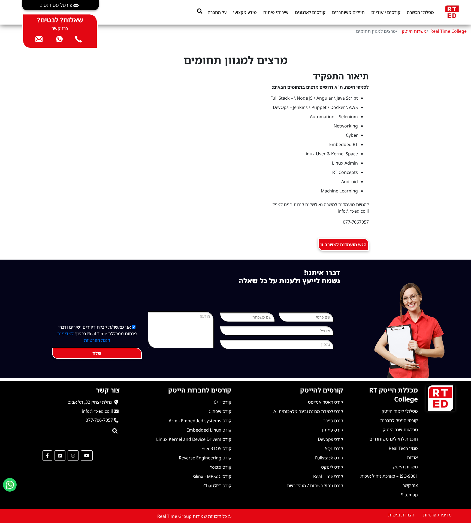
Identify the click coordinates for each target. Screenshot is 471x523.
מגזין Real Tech (403, 448)
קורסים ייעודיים (385, 12)
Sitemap (409, 495)
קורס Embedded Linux (208, 430)
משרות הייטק (414, 31)
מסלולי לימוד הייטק (400, 411)
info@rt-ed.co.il (97, 411)
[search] (199, 11)
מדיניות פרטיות (437, 515)
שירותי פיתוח (275, 12)
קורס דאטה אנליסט (325, 402)
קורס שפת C (220, 411)
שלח (96, 353)
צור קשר (410, 485)
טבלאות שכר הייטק (400, 430)
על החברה (217, 12)
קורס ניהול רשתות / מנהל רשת (315, 486)
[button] (60, 5)
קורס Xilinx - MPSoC (211, 476)
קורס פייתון (332, 430)
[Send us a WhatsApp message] (10, 485)
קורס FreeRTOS (216, 448)
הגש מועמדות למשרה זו (343, 245)
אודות (412, 457)
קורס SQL (334, 448)
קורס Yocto (220, 467)
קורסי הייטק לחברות (399, 420)
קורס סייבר (333, 421)
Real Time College (448, 31)
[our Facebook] (47, 455)
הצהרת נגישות (401, 515)
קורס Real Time (328, 476)
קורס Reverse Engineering (205, 458)
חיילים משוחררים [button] (348, 12)
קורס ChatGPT (217, 486)
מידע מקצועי (245, 12)
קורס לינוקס (332, 467)
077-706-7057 (99, 420)
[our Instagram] (73, 455)
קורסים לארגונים (310, 12)
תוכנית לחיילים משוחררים (393, 439)
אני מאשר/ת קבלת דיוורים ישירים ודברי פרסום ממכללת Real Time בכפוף (97, 333)
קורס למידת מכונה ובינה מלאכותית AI (308, 411)
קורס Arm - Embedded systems (200, 421)
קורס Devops (330, 439)
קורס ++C (222, 402)
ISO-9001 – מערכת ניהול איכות (389, 476)
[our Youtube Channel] (87, 455)
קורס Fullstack (329, 458)
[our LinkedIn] (60, 455)
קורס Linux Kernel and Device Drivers (193, 439)
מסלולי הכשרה (420, 12)
